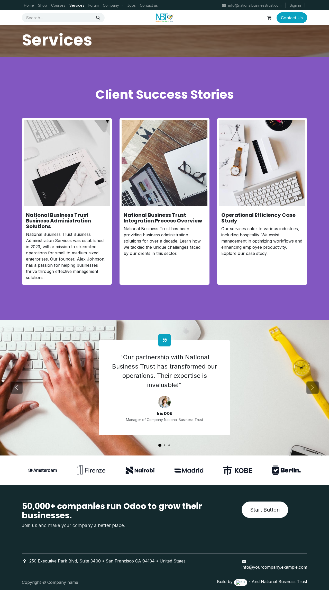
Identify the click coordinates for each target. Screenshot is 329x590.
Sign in (295, 5)
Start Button (265, 510)
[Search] (98, 17)
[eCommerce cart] (269, 17)
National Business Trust (284, 581)
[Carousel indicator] (159, 445)
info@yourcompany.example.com (274, 567)
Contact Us (292, 17)
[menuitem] (29, 5)
